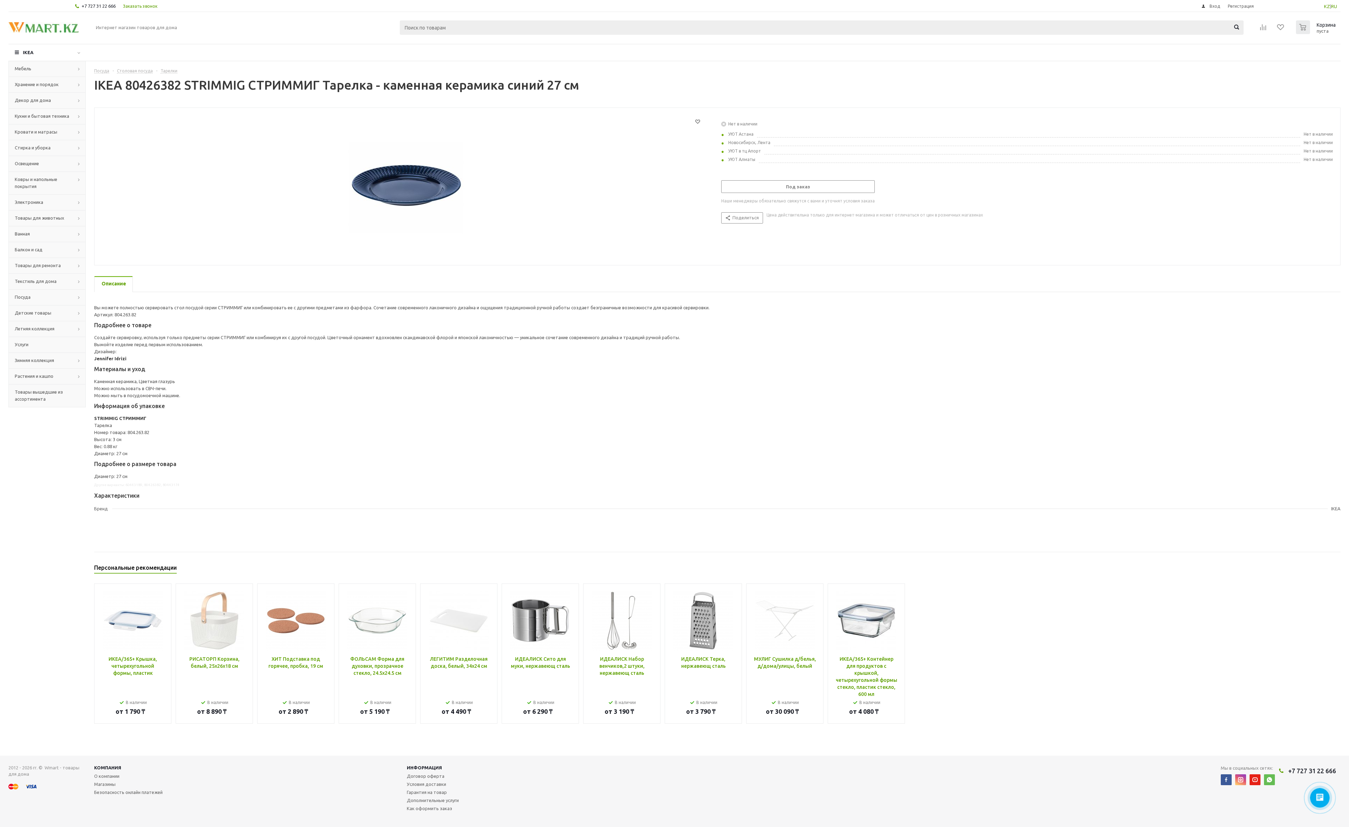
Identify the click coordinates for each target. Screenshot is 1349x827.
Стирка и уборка (33, 147)
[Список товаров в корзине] (1316, 32)
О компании (106, 776)
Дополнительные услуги (433, 800)
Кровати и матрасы (36, 131)
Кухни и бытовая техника (42, 116)
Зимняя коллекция (34, 360)
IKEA (28, 52)
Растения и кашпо (34, 376)
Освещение (27, 163)
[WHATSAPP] (1269, 779)
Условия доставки (426, 784)
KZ (1327, 6)
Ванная (22, 233)
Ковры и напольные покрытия (36, 183)
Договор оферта (425, 776)
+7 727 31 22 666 (99, 6)
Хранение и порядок (37, 84)
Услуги (21, 344)
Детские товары (33, 312)
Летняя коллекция (34, 328)
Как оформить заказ (429, 808)
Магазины (105, 784)
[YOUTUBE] (1255, 779)
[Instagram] (1240, 779)
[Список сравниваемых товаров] (1263, 29)
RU (1334, 6)
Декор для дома (33, 100)
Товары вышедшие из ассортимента (39, 395)
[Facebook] (1226, 779)
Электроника (29, 202)
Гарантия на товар (427, 792)
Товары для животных (39, 217)
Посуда (23, 297)
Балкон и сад (29, 249)
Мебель (23, 68)
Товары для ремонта (38, 265)
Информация (424, 767)
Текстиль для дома (36, 281)
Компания (107, 767)
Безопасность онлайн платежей (128, 792)
